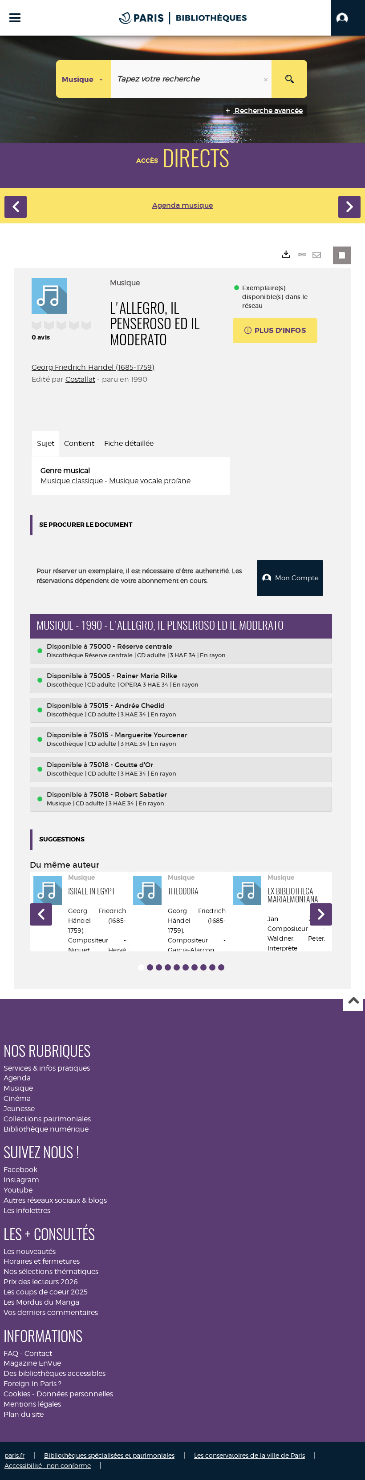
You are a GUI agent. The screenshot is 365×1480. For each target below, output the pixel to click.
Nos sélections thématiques (51, 1271)
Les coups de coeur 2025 (46, 1292)
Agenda (17, 1078)
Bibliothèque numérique (46, 1129)
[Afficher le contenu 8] (203, 967)
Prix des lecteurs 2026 (41, 1282)
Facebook (20, 1169)
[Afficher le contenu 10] (221, 967)
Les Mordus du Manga (41, 1302)
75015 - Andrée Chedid (127, 705)
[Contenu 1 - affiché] (141, 967)
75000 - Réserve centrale (130, 646)
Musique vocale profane (150, 481)
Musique (18, 1088)
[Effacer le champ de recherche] (266, 79)
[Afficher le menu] (15, 18)
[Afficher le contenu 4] (168, 967)
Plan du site (24, 1414)
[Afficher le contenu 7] (194, 967)
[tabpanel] (131, 476)
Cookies (17, 1394)
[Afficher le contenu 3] (159, 967)
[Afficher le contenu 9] (212, 967)
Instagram (21, 1180)
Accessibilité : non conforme (47, 1465)
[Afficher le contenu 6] (185, 967)
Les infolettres (27, 1210)
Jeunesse (19, 1108)
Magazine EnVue (32, 1363)
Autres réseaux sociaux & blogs (55, 1200)
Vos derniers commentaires (51, 1312)
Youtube (18, 1190)
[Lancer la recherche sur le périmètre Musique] (289, 79)
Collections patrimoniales (47, 1119)
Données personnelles (74, 1394)
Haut (353, 1001)
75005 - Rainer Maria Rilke (133, 675)
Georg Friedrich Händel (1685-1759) (93, 367)
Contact (38, 1353)
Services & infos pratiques (47, 1068)
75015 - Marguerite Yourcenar (138, 735)
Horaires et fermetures (42, 1261)
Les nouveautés (30, 1251)
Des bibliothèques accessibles (54, 1373)
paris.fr (14, 1455)
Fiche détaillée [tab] (129, 443)
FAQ (11, 1353)
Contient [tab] (79, 443)
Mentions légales (32, 1404)
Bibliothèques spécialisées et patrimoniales (109, 1455)
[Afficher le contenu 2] (150, 967)
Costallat (80, 379)
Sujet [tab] (45, 443)
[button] (348, 18)
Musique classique (72, 481)
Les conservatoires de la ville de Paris (249, 1455)
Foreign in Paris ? (32, 1383)
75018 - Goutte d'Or (121, 764)
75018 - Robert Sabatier (128, 794)
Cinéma (17, 1098)
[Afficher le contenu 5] (177, 967)
